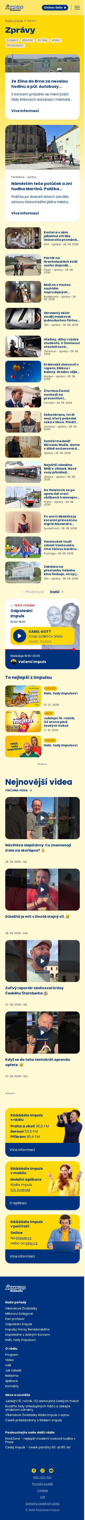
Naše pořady (15, 1302)
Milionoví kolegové (19, 1313)
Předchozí (34, 591)
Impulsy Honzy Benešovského (27, 1329)
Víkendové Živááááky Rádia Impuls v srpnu (37, 1415)
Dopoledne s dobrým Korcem (27, 1334)
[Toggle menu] (77, 7)
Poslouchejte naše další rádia (29, 1432)
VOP (42, 1497)
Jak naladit (13, 1370)
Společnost (15, 45)
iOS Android (20, 1189)
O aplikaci (18, 1203)
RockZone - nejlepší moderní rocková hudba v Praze (40, 1440)
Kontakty (12, 1386)
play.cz (31, 1243)
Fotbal (43, 40)
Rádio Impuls (14, 20)
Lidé (8, 1365)
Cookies (42, 1490)
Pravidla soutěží (42, 1484)
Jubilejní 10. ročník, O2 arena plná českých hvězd (42, 1401)
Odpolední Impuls (18, 1324)
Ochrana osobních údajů (43, 1503)
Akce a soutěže (17, 1395)
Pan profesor (15, 1319)
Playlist (33, 641)
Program (46, 641)
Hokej (56, 40)
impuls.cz (24, 1237)
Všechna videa (16, 790)
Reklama (11, 1375)
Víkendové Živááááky (21, 1308)
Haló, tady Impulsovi (20, 1340)
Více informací (25, 110)
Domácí (12, 40)
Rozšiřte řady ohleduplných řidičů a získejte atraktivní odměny (37, 1407)
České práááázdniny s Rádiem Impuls (33, 1420)
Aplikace (11, 1381)
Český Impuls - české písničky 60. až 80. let (38, 1447)
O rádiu (11, 1348)
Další (55, 591)
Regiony (27, 40)
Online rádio (53, 7)
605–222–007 (42, 1477)
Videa (9, 1360)
